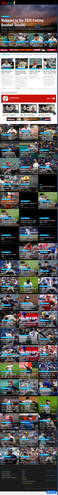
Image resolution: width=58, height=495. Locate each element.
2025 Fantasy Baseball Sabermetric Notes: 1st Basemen (22, 54)
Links (23, 475)
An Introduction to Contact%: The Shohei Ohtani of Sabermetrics (44, 54)
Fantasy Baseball (5, 472)
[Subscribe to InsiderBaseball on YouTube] (51, 98)
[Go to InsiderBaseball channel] (5, 98)
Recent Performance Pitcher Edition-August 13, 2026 (21, 73)
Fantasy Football (5, 473)
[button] (2, 113)
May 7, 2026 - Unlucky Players (27, 115)
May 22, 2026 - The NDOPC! (9, 115)
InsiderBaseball (14, 98)
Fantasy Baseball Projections (8, 477)
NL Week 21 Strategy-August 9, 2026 (34, 72)
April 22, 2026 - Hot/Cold (44, 115)
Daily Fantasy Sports (6, 475)
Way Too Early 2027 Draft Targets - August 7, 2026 (49, 72)
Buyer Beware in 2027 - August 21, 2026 (7, 72)
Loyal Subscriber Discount (28, 481)
